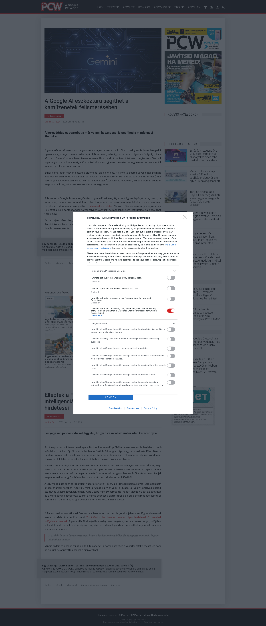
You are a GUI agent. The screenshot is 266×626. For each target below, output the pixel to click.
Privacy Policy (150, 408)
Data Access (133, 408)
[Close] (186, 218)
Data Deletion (115, 408)
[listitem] (133, 271)
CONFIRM (111, 397)
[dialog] (133, 313)
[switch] (171, 278)
